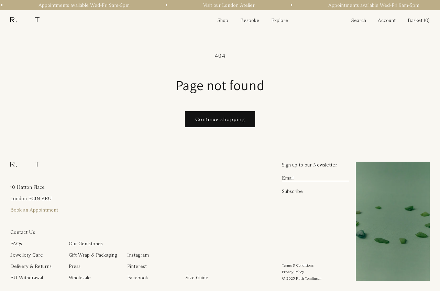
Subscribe (292, 191)
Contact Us (22, 232)
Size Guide (197, 277)
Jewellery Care (26, 255)
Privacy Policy (293, 271)
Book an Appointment (34, 210)
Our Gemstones (86, 243)
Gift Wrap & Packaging (93, 255)
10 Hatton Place (27, 187)
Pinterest (137, 266)
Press (74, 266)
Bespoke (249, 20)
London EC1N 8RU (31, 198)
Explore (279, 20)
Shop (223, 20)
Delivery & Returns (31, 266)
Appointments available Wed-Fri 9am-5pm (83, 5)
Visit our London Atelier (228, 5)
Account (387, 20)
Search (358, 20)
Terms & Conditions (298, 265)
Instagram (138, 255)
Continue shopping (220, 119)
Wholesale (80, 277)
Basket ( (416, 20)
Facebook (137, 277)
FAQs (16, 243)
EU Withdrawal (26, 277)
